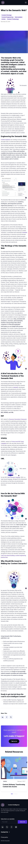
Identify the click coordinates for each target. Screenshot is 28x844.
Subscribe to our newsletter (8, 819)
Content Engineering (7, 17)
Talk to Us (14, 741)
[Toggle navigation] (26, 2)
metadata (24, 232)
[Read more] (14, 768)
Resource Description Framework (18, 419)
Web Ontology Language (13, 477)
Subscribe (22, 821)
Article (3, 19)
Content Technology (13, 19)
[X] (11, 717)
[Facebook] (6, 717)
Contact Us (4, 832)
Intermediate (18, 17)
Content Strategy (6, 15)
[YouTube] (16, 827)
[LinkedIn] (2, 717)
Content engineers (5, 139)
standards (15, 387)
